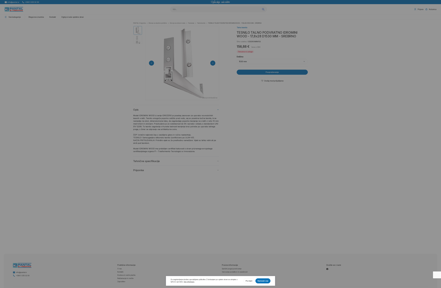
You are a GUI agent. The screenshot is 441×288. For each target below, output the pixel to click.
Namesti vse (263, 281)
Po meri (249, 281)
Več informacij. (189, 282)
